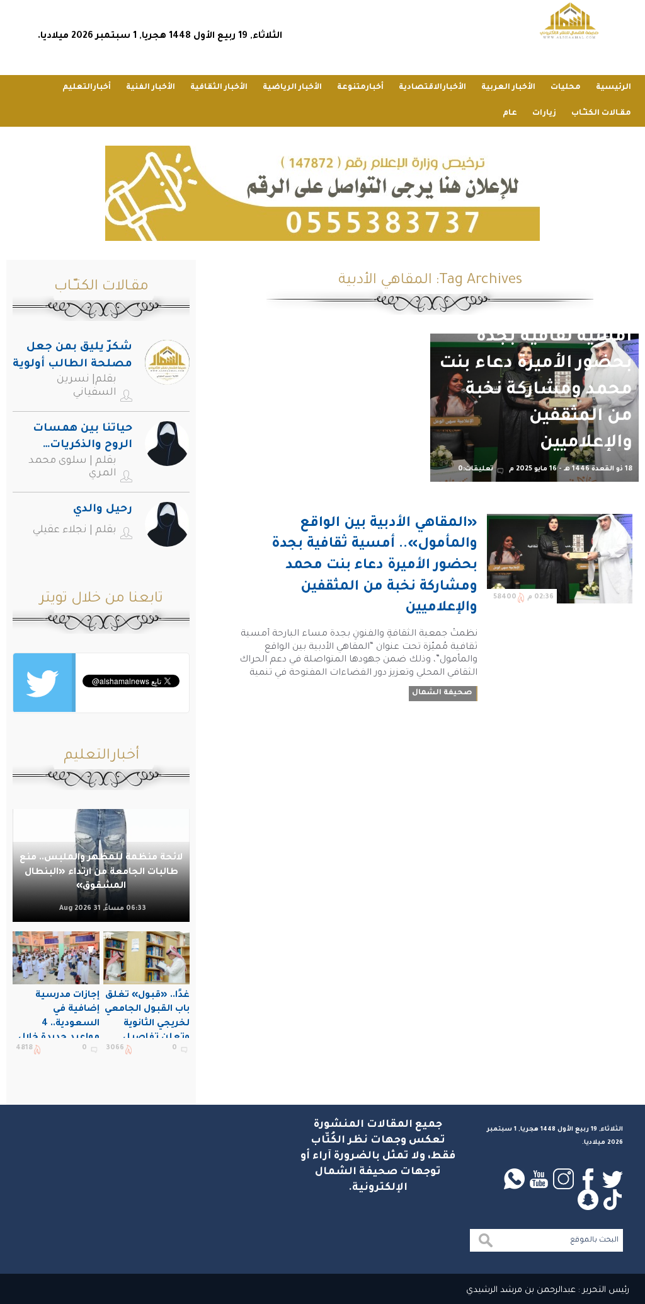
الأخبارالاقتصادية (432, 87)
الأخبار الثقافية (219, 87)
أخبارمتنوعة (360, 87)
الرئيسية (613, 87)
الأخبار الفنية (150, 87)
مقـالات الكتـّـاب (601, 113)
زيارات (544, 113)
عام (510, 113)
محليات (566, 87)
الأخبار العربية (508, 87)
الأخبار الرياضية (292, 87)
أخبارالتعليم (86, 87)
